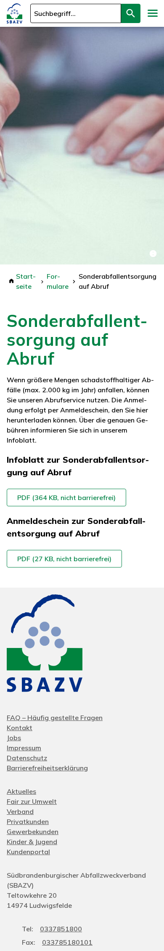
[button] (152, 13)
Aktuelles (21, 791)
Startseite (26, 281)
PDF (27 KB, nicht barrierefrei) (64, 559)
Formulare (58, 281)
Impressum (24, 748)
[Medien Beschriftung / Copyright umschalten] (153, 253)
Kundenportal (28, 851)
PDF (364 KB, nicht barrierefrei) (66, 497)
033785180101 (67, 942)
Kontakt (19, 727)
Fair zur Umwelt (32, 801)
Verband (20, 811)
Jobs (14, 737)
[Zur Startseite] (14, 13)
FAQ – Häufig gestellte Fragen (55, 717)
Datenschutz (27, 758)
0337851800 (61, 929)
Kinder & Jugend (32, 841)
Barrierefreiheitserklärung (47, 768)
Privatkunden (28, 821)
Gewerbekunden (32, 831)
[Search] (130, 13)
